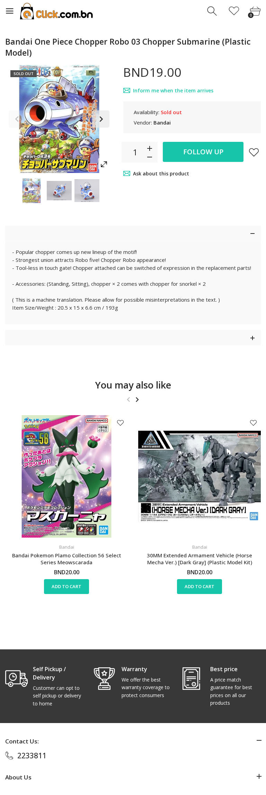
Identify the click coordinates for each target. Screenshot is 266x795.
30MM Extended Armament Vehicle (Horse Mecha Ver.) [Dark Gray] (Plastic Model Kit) (199, 559)
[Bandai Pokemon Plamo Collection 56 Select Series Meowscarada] (66, 476)
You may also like (133, 384)
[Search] (212, 11)
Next (100, 119)
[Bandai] (31, 190)
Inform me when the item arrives (173, 90)
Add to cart (66, 586)
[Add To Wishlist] (254, 152)
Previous (17, 119)
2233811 (31, 755)
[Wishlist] (234, 11)
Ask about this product (161, 173)
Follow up (203, 151)
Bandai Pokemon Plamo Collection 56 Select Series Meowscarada (66, 559)
